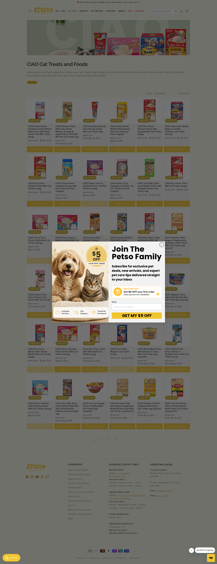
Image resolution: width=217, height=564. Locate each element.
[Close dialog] (162, 245)
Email (114, 302)
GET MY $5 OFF (137, 315)
